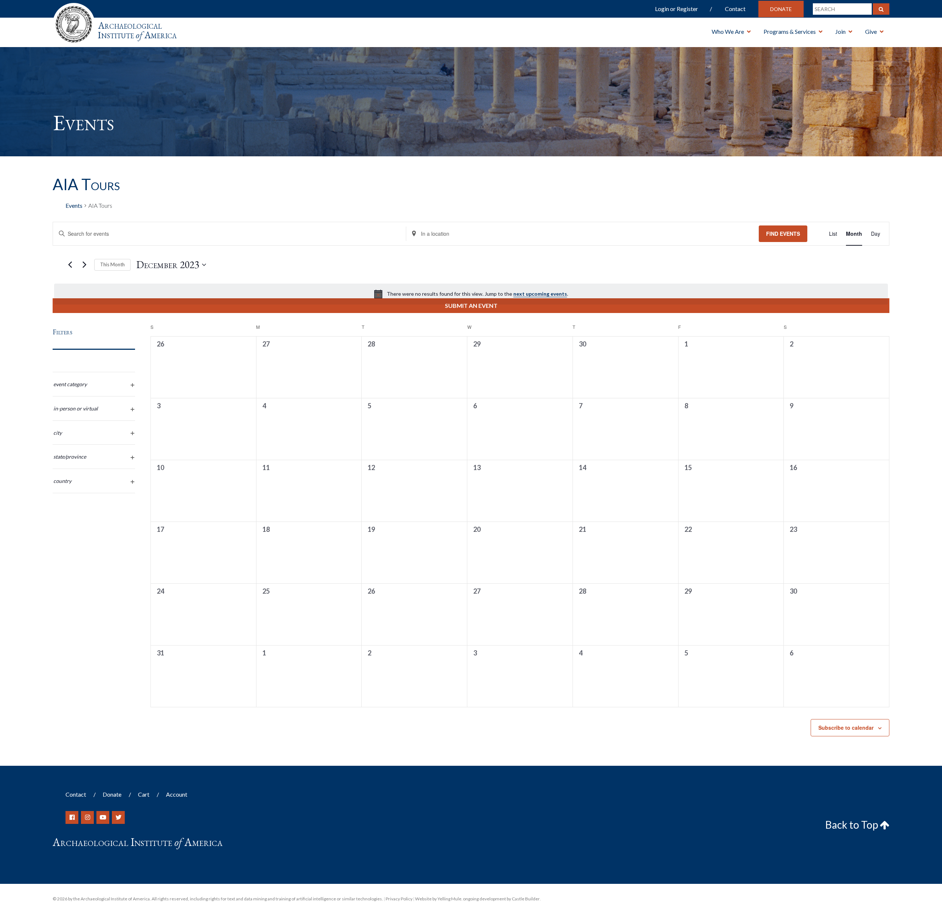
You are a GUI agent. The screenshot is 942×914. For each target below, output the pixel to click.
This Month (112, 264)
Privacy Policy (399, 898)
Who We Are (728, 31)
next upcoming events (540, 294)
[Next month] (84, 264)
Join (840, 31)
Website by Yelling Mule (438, 898)
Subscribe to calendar (846, 727)
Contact (735, 8)
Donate (781, 9)
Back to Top (852, 824)
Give (871, 31)
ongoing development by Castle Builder (501, 898)
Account (176, 794)
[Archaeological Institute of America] (74, 21)
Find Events (783, 233)
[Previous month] (69, 264)
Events (73, 205)
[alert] (471, 294)
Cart (143, 794)
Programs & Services (790, 31)
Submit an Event (471, 305)
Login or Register (676, 8)
